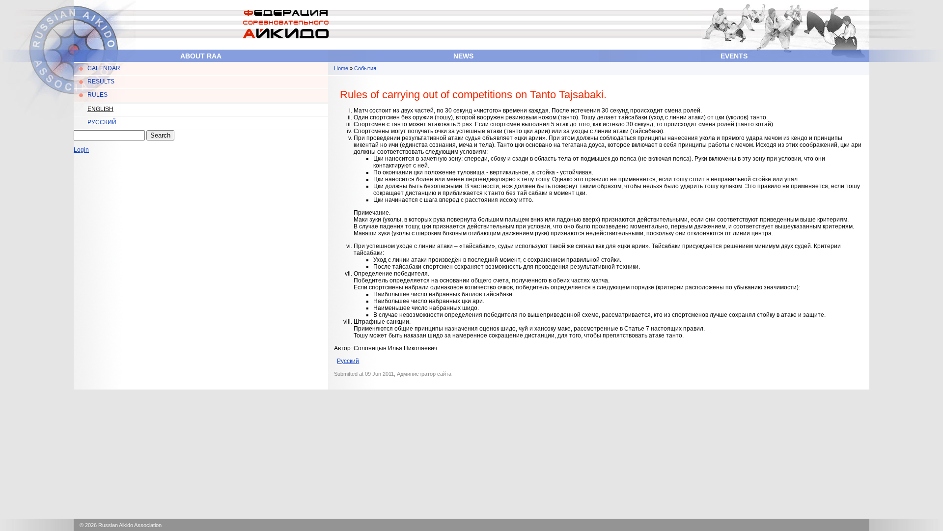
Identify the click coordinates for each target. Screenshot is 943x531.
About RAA (201, 56)
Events (734, 56)
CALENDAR (103, 68)
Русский (101, 122)
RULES (97, 94)
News (463, 56)
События (365, 68)
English (100, 109)
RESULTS (100, 81)
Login (81, 149)
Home (341, 68)
